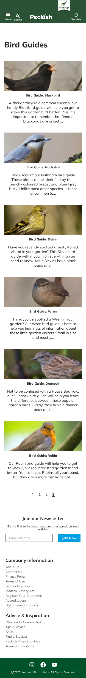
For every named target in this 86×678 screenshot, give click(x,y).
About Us (12, 567)
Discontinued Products (22, 605)
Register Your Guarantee (24, 596)
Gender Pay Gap (18, 586)
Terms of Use (15, 581)
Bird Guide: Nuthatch (43, 167)
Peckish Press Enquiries (23, 641)
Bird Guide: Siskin (43, 239)
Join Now (69, 538)
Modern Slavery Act (20, 591)
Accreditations (16, 600)
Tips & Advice (15, 627)
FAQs (10, 632)
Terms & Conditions (20, 646)
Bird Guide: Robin (43, 456)
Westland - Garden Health (25, 622)
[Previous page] (33, 494)
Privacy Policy (15, 576)
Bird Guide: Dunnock (43, 384)
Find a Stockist (16, 636)
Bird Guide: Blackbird (43, 95)
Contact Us (14, 572)
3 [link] (53, 494)
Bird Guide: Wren (43, 311)
